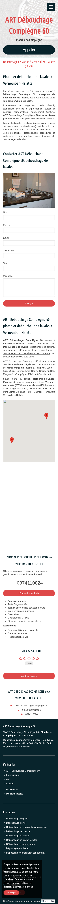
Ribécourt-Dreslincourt (39, 374)
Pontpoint (40, 367)
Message (8, 276)
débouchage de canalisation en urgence (26, 353)
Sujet (5, 263)
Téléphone (8, 250)
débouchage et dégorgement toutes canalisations (28, 350)
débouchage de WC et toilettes (18, 356)
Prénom (7, 225)
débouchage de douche (42, 346)
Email (6, 237)
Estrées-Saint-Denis (27, 371)
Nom (5, 212)
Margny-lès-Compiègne (15, 374)
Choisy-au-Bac (46, 371)
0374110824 (30, 582)
